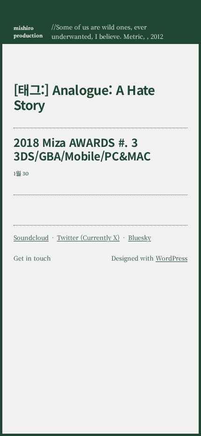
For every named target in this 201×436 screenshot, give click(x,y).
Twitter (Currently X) (88, 237)
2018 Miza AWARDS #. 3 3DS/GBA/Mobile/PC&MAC (82, 149)
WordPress (171, 258)
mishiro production (28, 31)
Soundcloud (31, 237)
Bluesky (139, 237)
